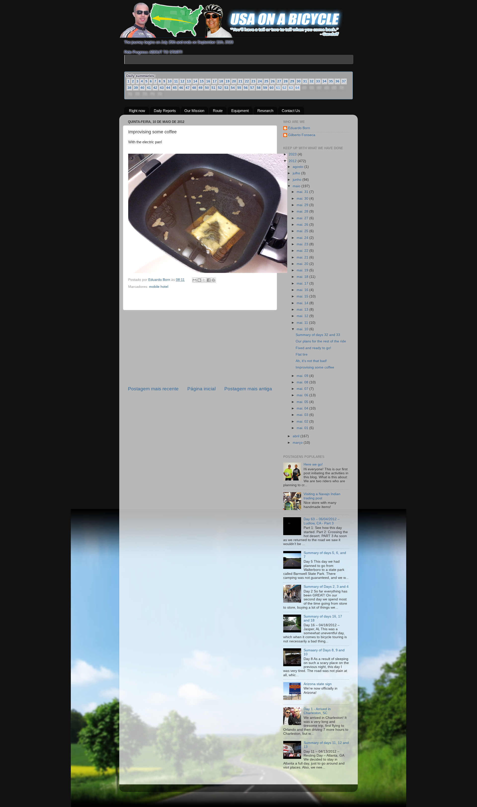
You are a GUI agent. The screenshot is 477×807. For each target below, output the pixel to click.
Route (218, 111)
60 (272, 88)
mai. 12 (303, 316)
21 (240, 81)
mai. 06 (303, 395)
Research (265, 111)
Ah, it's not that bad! (311, 361)
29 (292, 81)
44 (168, 88)
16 (208, 81)
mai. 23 (303, 244)
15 (202, 81)
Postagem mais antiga (248, 388)
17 (215, 81)
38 (129, 88)
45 (175, 88)
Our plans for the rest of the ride (321, 341)
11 (176, 81)
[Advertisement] (200, 348)
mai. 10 (303, 329)
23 (253, 81)
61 (277, 88)
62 (284, 88)
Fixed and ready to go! (313, 348)
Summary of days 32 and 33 (318, 335)
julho (297, 173)
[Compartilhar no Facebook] (208, 280)
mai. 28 (303, 211)
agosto (298, 167)
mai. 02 (303, 421)
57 (252, 88)
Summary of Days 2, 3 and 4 (326, 586)
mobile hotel (158, 287)
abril (296, 436)
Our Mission (194, 111)
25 (266, 81)
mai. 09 (303, 376)
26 (273, 81)
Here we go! (313, 464)
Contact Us (291, 111)
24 (260, 81)
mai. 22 (303, 251)
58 (259, 88)
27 (279, 81)
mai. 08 (303, 382)
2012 (293, 161)
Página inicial (201, 388)
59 (265, 88)
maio (297, 186)
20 (234, 81)
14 (195, 81)
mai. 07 (303, 389)
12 (182, 81)
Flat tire (302, 354)
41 (149, 88)
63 (290, 88)
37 (344, 81)
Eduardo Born (159, 280)
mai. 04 (303, 408)
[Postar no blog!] (199, 280)
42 (155, 88)
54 (233, 88)
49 (200, 88)
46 (181, 88)
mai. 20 (303, 264)
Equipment (240, 111)
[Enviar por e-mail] (194, 280)
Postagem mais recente (153, 388)
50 (207, 88)
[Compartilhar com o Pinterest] (213, 280)
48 (194, 88)
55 (239, 88)
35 (331, 81)
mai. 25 (303, 231)
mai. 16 (303, 290)
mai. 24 (303, 238)
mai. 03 (303, 415)
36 (337, 81)
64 (297, 88)
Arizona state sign (318, 684)
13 (189, 81)
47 (188, 88)
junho (297, 180)
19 (228, 81)
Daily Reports (165, 111)
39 (136, 88)
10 (170, 81)
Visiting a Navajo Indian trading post (322, 496)
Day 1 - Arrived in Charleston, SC (317, 711)
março (298, 442)
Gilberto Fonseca (301, 135)
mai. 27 (303, 218)
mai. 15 (303, 296)
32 (312, 81)
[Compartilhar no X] (203, 280)
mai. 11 (303, 323)
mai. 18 (303, 277)
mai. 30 (303, 198)
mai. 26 (303, 224)
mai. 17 (303, 283)
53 (226, 88)
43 (162, 88)
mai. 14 (303, 303)
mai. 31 (303, 192)
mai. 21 (303, 257)
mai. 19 (303, 270)
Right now (137, 111)
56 (246, 88)
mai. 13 (303, 309)
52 (220, 88)
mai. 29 (303, 205)
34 (324, 81)
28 (286, 81)
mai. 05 (303, 402)
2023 (293, 154)
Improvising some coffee (315, 367)
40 (142, 88)
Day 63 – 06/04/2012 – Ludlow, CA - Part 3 (322, 521)
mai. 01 (303, 428)
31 (305, 81)
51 (213, 88)
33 (318, 81)
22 (247, 81)
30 (299, 81)
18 (221, 81)
